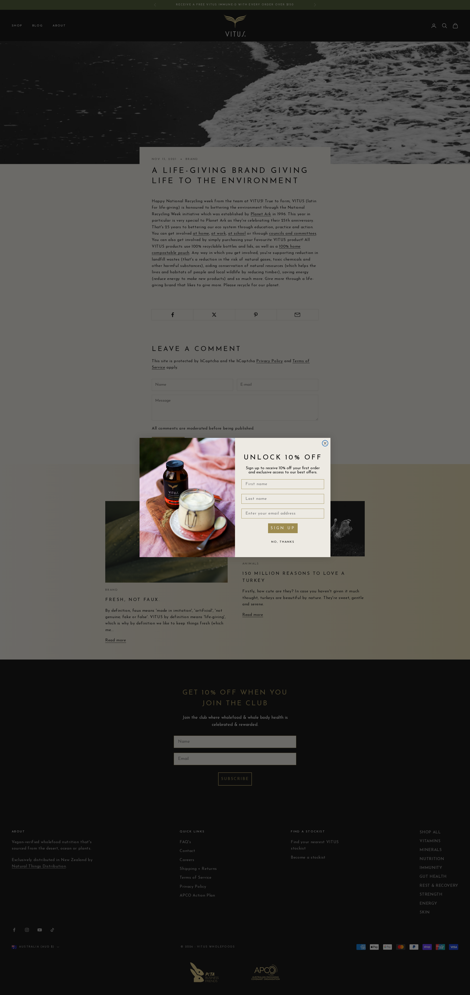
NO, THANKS (282, 541)
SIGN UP (282, 528)
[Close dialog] (325, 443)
